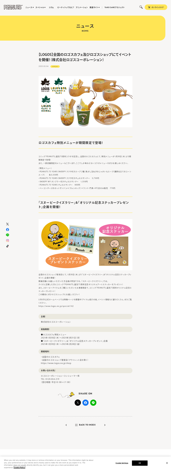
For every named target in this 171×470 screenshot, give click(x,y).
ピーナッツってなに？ (65, 7)
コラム (51, 7)
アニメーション (82, 7)
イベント (55, 66)
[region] (85, 463)
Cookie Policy (19, 467)
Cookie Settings (122, 463)
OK (140, 463)
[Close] (167, 463)
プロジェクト (115, 7)
